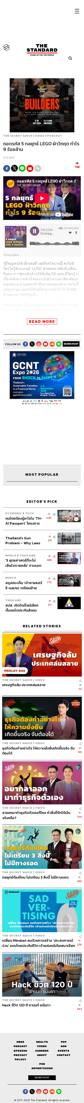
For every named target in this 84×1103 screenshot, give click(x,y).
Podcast (54, 136)
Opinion (20, 1051)
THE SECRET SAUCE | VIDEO (24, 136)
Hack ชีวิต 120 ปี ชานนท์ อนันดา (26, 1005)
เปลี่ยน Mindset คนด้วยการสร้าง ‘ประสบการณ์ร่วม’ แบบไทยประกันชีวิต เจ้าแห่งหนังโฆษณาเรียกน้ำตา (38, 943)
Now (64, 1046)
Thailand (28, 555)
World (10, 555)
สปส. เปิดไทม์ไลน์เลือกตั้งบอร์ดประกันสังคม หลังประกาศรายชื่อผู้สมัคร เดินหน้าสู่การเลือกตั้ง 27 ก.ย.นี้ (23, 608)
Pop (64, 1042)
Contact (63, 1055)
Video (42, 1046)
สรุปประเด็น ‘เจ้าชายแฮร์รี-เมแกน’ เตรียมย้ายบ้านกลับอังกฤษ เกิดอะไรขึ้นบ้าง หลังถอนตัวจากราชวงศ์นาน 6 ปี (23, 585)
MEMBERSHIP (71, 343)
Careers (42, 1051)
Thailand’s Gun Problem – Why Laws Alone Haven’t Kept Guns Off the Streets (22, 540)
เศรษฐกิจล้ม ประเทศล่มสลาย (23, 685)
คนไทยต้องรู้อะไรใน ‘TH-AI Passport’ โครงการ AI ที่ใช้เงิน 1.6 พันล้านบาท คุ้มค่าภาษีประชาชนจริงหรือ (23, 521)
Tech (29, 513)
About (42, 1055)
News (20, 1042)
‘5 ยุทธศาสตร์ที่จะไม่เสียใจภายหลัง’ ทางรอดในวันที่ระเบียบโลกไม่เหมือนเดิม (23, 563)
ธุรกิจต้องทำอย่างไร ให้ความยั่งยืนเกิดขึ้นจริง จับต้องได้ (38, 751)
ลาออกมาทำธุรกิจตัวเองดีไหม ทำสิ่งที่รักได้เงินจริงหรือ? (36, 815)
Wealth (42, 1042)
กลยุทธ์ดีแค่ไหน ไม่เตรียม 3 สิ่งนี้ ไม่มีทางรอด (35, 877)
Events (63, 1051)
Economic (13, 513)
